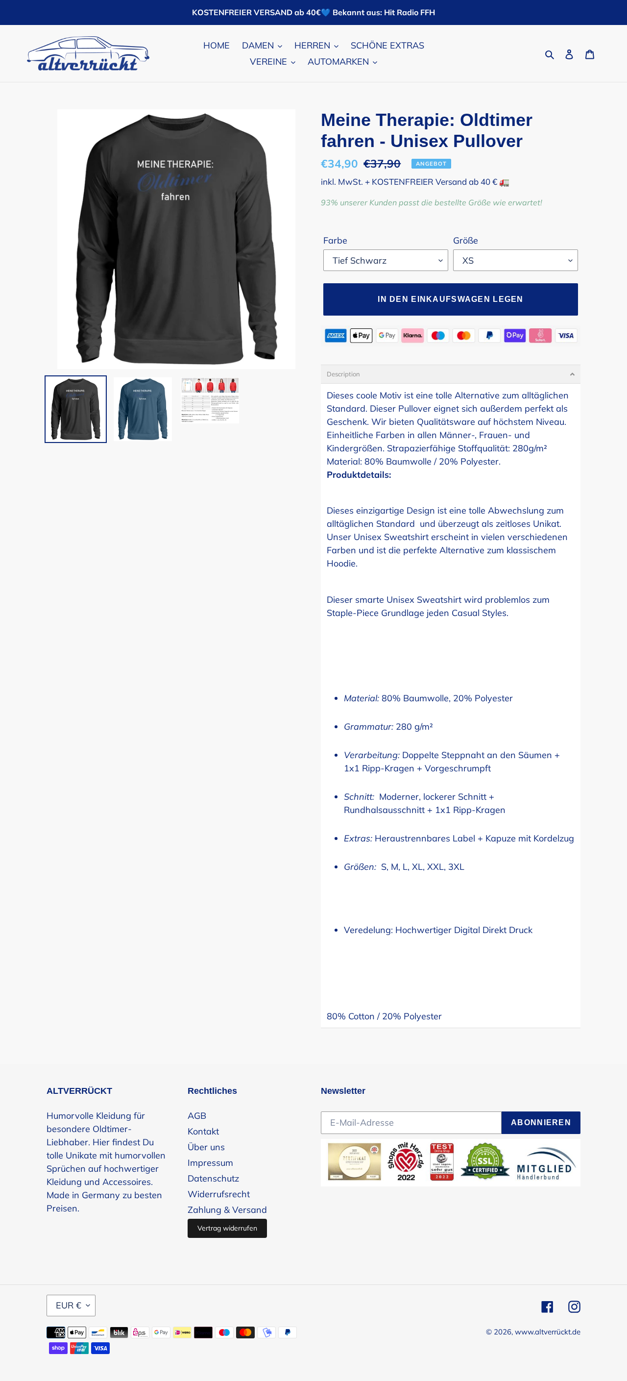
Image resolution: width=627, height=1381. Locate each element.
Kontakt (203, 1131)
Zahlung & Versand (227, 1209)
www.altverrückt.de (547, 1331)
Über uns (206, 1147)
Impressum (210, 1162)
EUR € (68, 1305)
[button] (450, 374)
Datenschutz (213, 1178)
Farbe (335, 240)
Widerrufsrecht (219, 1194)
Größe (465, 240)
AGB (197, 1115)
